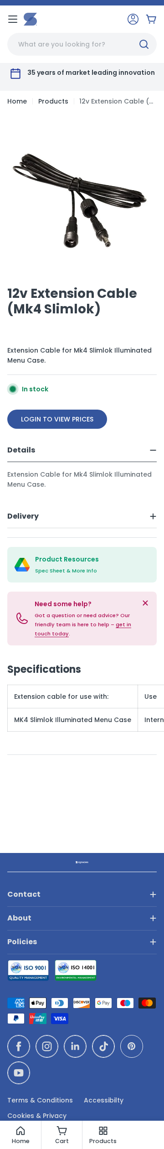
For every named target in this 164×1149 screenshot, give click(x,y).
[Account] (133, 19)
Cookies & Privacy (37, 1115)
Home (17, 101)
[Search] (143, 44)
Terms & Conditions (40, 1100)
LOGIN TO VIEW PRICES (57, 419)
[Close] (145, 603)
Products (53, 101)
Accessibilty (103, 1100)
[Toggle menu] (12, 19)
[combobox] (82, 44)
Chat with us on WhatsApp (144, 1129)
